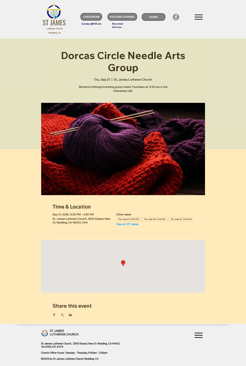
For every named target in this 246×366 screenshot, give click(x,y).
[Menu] (198, 17)
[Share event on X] (62, 314)
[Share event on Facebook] (54, 314)
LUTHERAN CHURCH (64, 334)
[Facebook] (176, 17)
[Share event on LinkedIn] (70, 314)
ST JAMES (54, 22)
